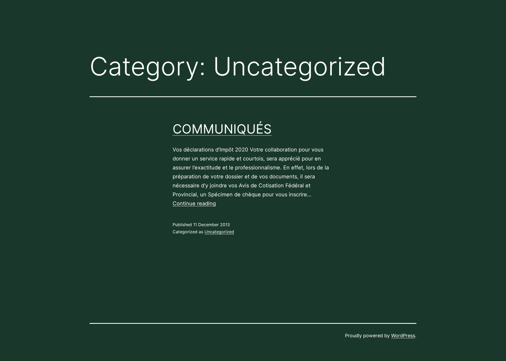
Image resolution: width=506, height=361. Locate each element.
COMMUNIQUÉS (222, 129)
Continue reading (194, 203)
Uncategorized (219, 231)
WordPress (403, 335)
